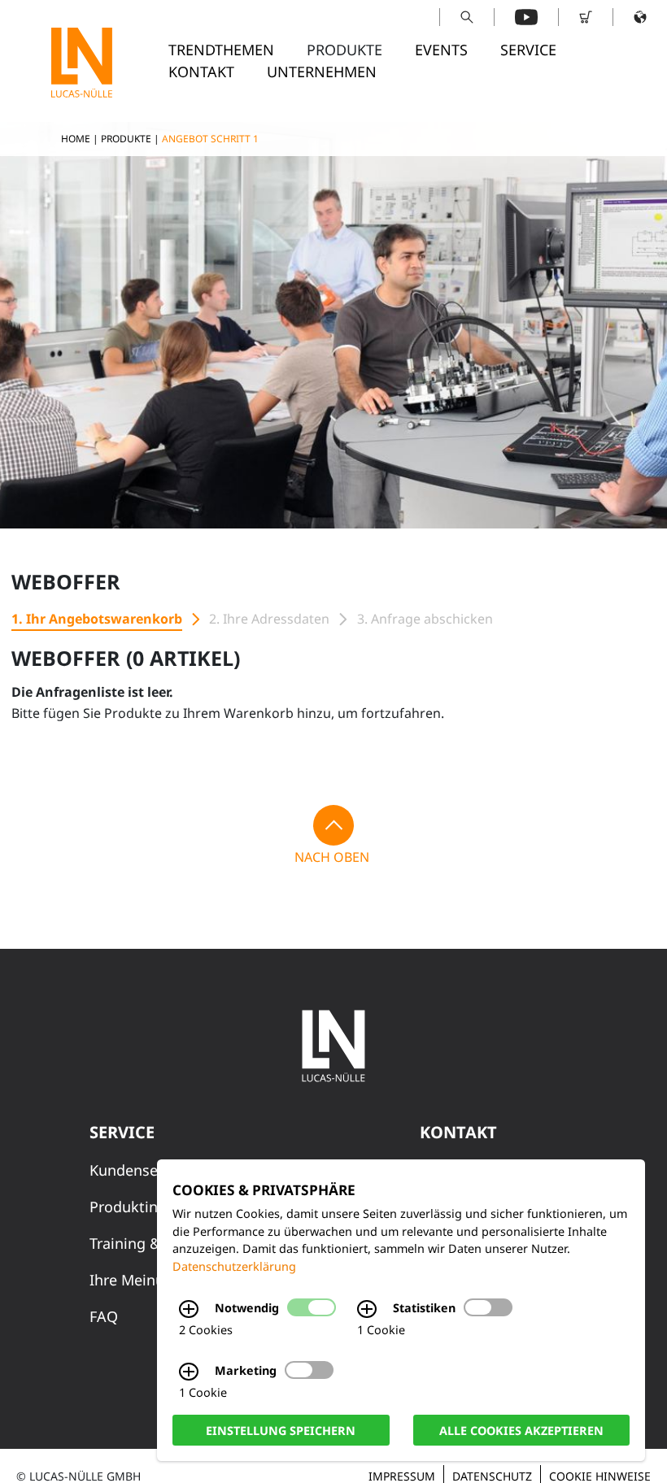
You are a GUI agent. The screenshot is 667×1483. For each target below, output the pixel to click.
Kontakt (201, 71)
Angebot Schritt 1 (210, 139)
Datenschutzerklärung (234, 1266)
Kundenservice (139, 1170)
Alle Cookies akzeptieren (521, 1429)
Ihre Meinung (135, 1279)
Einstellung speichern (280, 1429)
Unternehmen (322, 71)
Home (75, 139)
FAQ (103, 1316)
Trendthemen (221, 49)
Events (441, 49)
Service (528, 49)
